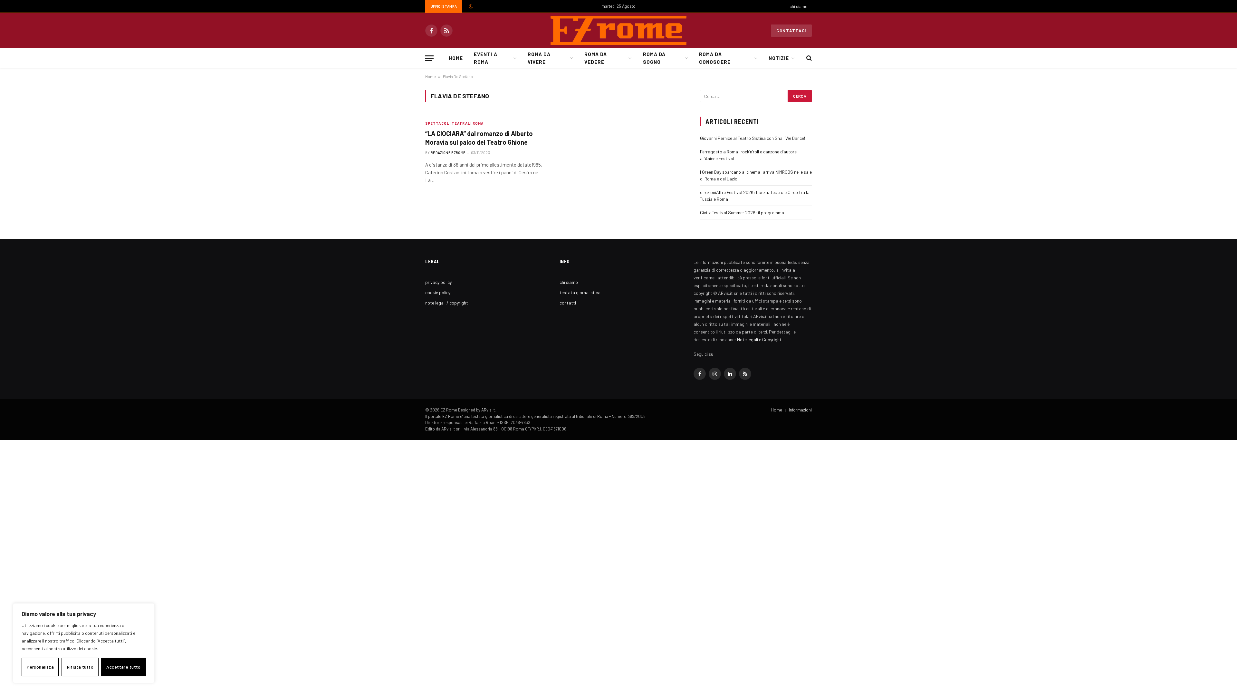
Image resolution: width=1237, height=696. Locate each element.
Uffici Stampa (444, 6)
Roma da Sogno (654, 58)
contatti (568, 302)
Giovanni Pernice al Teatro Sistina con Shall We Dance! (752, 138)
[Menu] (429, 58)
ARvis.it (488, 409)
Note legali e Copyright (759, 339)
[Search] (808, 58)
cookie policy (437, 292)
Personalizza (40, 667)
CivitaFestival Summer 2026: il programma (742, 212)
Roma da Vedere (595, 58)
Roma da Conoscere (714, 58)
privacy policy (438, 282)
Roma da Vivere (539, 58)
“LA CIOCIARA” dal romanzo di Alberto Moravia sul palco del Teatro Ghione (479, 138)
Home (456, 58)
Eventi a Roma (485, 58)
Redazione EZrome (448, 152)
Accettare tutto (123, 667)
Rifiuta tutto (80, 667)
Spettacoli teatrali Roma (454, 123)
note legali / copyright (446, 302)
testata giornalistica (580, 292)
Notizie (779, 58)
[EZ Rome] (618, 30)
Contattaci (791, 30)
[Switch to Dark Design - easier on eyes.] (470, 6)
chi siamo (799, 6)
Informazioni (800, 409)
